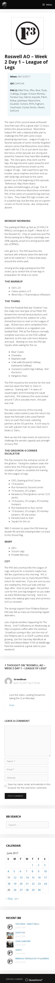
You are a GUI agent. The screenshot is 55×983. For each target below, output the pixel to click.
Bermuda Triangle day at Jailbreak (32, 958)
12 (15, 877)
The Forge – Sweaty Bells (27, 924)
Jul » (17, 898)
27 (21, 890)
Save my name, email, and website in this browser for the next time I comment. (29, 786)
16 (39, 877)
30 (39, 890)
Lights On (20, 932)
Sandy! (18, 950)
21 (27, 883)
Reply (11, 705)
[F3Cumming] (4, 4)
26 (15, 890)
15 (33, 877)
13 (21, 877)
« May (9, 898)
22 (33, 883)
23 (39, 883)
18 (8, 883)
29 (33, 890)
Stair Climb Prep (23, 941)
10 (45, 871)
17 (45, 877)
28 (27, 890)
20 (21, 883)
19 (15, 883)
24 (45, 883)
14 (27, 877)
